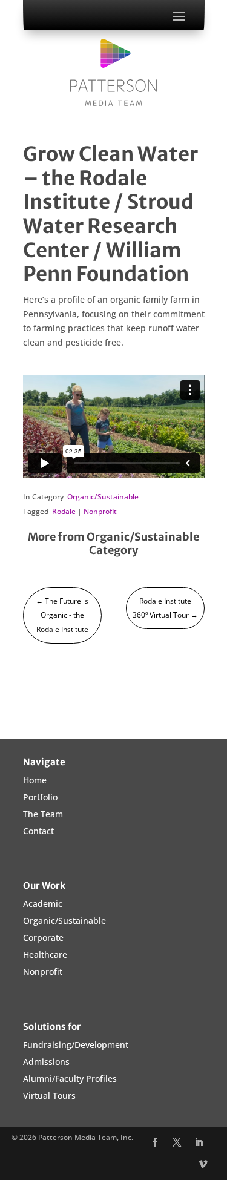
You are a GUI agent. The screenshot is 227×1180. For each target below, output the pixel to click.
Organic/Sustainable (103, 497)
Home (35, 780)
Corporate (43, 937)
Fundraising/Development (75, 1044)
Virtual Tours (49, 1095)
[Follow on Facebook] (154, 1143)
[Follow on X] (176, 1143)
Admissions (46, 1061)
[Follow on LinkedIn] (198, 1143)
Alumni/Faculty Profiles (70, 1078)
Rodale (64, 511)
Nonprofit (100, 511)
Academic (42, 903)
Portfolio (40, 797)
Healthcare (45, 954)
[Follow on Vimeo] (203, 1164)
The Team (43, 814)
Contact (38, 831)
